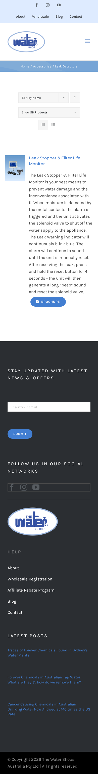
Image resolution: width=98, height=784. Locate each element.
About (13, 567)
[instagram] (23, 487)
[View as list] (53, 125)
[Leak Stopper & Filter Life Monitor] (15, 158)
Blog (12, 601)
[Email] (49, 406)
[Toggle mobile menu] (87, 41)
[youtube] (35, 487)
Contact (15, 612)
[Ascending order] (75, 97)
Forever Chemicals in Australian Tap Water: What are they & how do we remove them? (44, 679)
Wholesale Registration (30, 578)
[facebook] (11, 487)
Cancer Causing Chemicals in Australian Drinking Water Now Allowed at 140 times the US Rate (49, 709)
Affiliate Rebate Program (31, 590)
